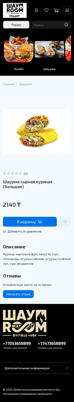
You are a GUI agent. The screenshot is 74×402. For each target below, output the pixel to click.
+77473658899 (52, 343)
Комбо (19, 69)
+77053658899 (17, 343)
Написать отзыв (18, 294)
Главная (8, 84)
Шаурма (49, 69)
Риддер (16, 24)
